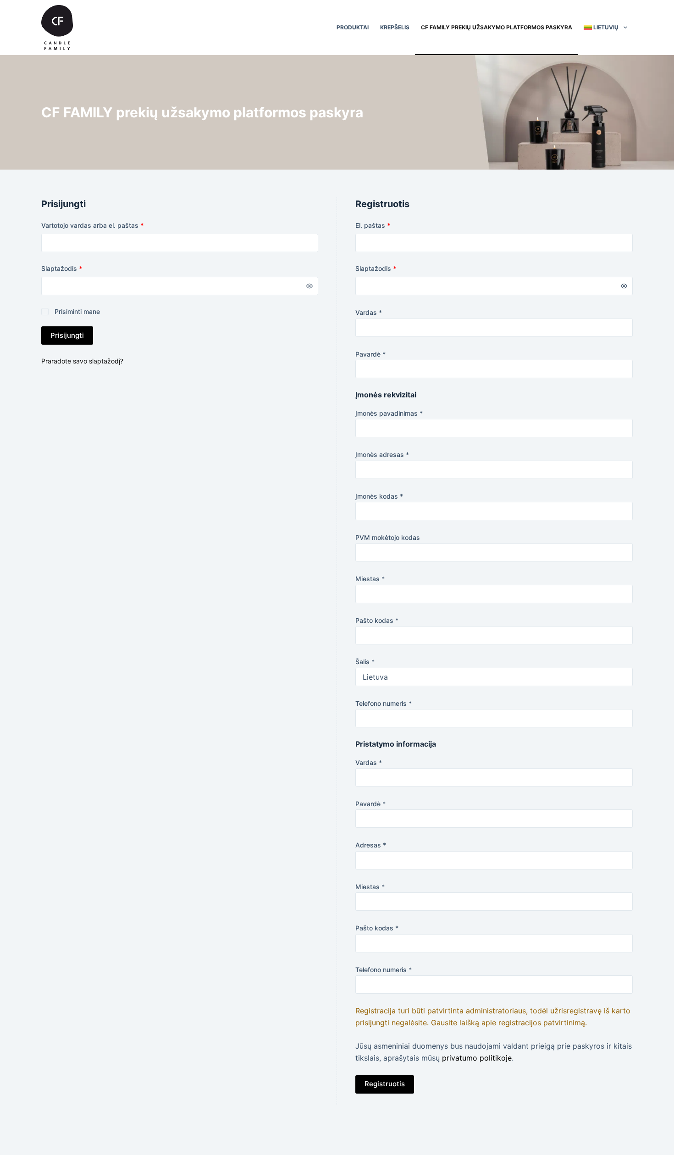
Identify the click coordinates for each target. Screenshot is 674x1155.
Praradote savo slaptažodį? (82, 361)
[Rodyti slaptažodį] (309, 286)
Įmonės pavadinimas (389, 413)
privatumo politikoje (477, 1057)
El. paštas (389, 225)
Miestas (370, 579)
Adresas (370, 845)
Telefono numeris (383, 703)
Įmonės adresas (382, 454)
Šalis (365, 662)
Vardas (368, 312)
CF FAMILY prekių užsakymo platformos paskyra (496, 27)
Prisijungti (67, 335)
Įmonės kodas (379, 496)
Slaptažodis (78, 268)
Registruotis (385, 1083)
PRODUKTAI (353, 27)
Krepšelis (394, 27)
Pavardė (370, 354)
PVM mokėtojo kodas (387, 537)
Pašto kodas (376, 620)
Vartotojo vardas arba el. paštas (109, 225)
